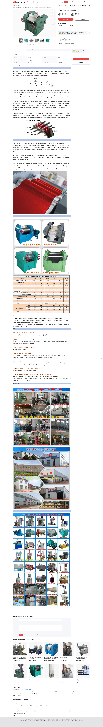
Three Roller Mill (73, 710)
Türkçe (72, 720)
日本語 (63, 720)
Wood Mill (15, 710)
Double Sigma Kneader (74, 691)
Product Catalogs (28, 689)
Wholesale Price (53, 719)
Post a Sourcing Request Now (42, 634)
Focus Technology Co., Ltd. (44, 722)
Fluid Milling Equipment (36, 693)
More (14, 715)
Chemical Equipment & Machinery (33, 7)
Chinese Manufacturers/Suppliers (39, 719)
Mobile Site (74, 719)
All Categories (16, 5)
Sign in (89, 2)
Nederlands (53, 720)
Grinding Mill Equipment (49, 710)
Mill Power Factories (22, 710)
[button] (67, 52)
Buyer (65, 5)
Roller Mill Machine (82, 710)
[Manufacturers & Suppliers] (19, 2)
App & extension (77, 5)
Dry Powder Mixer (35, 691)
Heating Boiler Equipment (75, 693)
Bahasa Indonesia (81, 720)
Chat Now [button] (83, 19)
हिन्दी (66, 720)
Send (21, 634)
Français (37, 720)
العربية (57, 720)
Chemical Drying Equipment (31, 705)
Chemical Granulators (42, 705)
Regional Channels (64, 719)
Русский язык (42, 720)
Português (33, 720)
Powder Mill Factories (39, 710)
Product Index (70, 719)
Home (14, 7)
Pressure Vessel (15, 691)
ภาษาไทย (69, 720)
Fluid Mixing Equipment (17, 693)
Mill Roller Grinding (66, 710)
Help (71, 5)
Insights (78, 719)
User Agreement (57, 722)
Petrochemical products (17, 695)
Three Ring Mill (58, 710)
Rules (89, 5)
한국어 (60, 720)
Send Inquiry (65, 19)
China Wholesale (47, 719)
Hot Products (25, 719)
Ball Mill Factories (31, 710)
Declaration (62, 722)
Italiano (46, 720)
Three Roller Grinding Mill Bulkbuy (19, 713)
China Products (30, 719)
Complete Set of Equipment (56, 693)
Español (30, 720)
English (26, 720)
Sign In (59, 43)
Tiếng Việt (76, 720)
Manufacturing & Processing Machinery (21, 7)
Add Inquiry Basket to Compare (34, 44)
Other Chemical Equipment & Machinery (45, 7)
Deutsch (49, 720)
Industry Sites (58, 719)
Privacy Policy (67, 722)
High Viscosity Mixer (55, 691)
